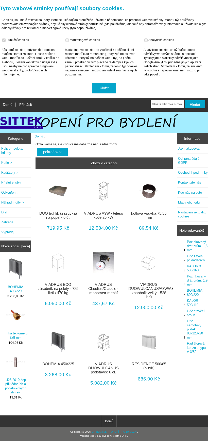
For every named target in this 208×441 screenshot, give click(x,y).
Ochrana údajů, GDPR (189, 161)
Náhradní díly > (12, 202)
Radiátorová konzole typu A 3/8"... (196, 347)
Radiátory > (9, 172)
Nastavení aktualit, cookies (192, 214)
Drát (4, 212)
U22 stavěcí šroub (196, 313)
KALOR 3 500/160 (194, 268)
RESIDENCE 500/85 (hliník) (149, 366)
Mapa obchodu (189, 202)
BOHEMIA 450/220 (15, 289)
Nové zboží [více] (15, 246)
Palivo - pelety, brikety (12, 150)
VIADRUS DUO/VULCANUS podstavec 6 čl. (103, 368)
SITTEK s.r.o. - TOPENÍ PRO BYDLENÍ (114, 431)
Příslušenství (11, 182)
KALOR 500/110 (192, 303)
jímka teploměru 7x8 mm (15, 335)
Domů (7, 105)
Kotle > (6, 163)
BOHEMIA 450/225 (58, 364)
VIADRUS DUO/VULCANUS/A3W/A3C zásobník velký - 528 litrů (148, 291)
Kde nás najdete (190, 192)
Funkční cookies (17, 40)
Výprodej (7, 232)
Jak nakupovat (189, 148)
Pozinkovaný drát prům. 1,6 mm (197, 246)
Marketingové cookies (84, 40)
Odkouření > (10, 192)
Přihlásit (25, 105)
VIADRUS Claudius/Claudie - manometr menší (103, 289)
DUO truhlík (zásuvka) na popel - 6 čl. (58, 215)
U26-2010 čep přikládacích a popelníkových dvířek (15, 386)
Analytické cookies (161, 40)
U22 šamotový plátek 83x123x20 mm (195, 329)
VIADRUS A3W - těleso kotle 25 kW (103, 215)
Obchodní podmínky (193, 172)
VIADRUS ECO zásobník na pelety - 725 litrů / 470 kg (58, 289)
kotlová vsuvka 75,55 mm (148, 215)
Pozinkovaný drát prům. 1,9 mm (197, 280)
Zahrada (7, 222)
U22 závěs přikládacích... (197, 258)
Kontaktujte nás (189, 182)
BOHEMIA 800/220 (194, 292)
